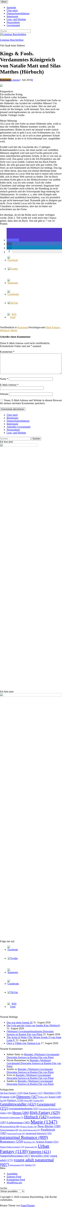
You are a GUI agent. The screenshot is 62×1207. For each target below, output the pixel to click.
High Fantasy (53, 327)
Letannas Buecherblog (11, 40)
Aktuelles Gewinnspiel (18, 426)
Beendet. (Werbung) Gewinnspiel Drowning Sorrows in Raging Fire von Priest (33, 1056)
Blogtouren (12, 417)
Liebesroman (18, 1122)
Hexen (20, 1112)
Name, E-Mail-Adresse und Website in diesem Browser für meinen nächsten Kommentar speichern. (31, 402)
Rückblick (29, 1142)
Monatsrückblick (10, 1126)
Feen (28, 1100)
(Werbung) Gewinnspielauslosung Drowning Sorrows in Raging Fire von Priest (30, 1033)
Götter (6, 1113)
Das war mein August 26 (20, 1022)
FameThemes (28, 1205)
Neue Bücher (49, 1126)
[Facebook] (12, 260)
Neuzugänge (13, 22)
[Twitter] (13, 268)
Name (4, 378)
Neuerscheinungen (9, 1130)
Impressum (12, 16)
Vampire (39, 1152)
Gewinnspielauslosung (23, 1108)
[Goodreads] (13, 294)
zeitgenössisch (17, 1165)
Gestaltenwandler (18, 1104)
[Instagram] (12, 282)
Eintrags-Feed (14, 1176)
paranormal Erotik (16, 1133)
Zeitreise (30, 1165)
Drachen (52, 1092)
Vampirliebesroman (15, 1155)
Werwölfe (40, 1155)
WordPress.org (14, 1182)
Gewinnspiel (13, 25)
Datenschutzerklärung (18, 13)
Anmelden (12, 1173)
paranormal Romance (24, 1137)
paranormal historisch (39, 1133)
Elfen (43, 1097)
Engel (55, 1096)
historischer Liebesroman (11, 1117)
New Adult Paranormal (29, 1130)
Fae (3, 1100)
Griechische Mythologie (50, 1109)
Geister (38, 1100)
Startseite (11, 7)
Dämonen (27, 1097)
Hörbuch (4, 330)
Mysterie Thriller (28, 1127)
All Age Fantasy (11, 1093)
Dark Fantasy (33, 1093)
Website (4, 394)
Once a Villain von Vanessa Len (23, 1043)
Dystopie (8, 1096)
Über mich (12, 10)
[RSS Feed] (12, 317)
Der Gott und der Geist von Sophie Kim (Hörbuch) (33, 1025)
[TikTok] (13, 302)
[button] (13, 240)
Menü (4, 1)
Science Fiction (47, 1141)
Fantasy (15, 1100)
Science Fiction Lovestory (12, 1147)
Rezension (5, 79)
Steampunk (31, 1147)
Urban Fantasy (24, 1148)
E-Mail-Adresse (9, 384)
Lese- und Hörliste (16, 19)
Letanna (15, 79)
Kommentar (7, 351)
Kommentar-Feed (16, 1179)
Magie (14, 330)
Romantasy (11, 1141)
